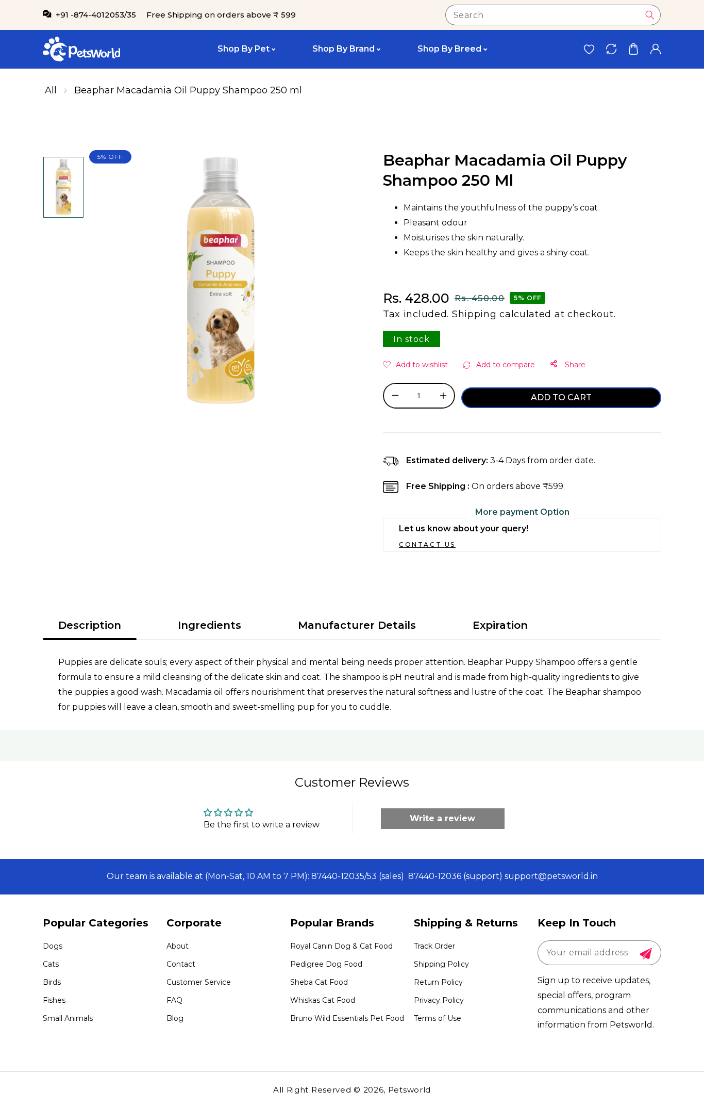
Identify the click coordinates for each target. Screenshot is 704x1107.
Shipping (474, 314)
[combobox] (553, 15)
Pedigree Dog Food (326, 964)
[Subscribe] (645, 953)
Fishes (54, 1000)
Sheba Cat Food (319, 982)
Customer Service (198, 982)
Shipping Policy (441, 964)
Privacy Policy (439, 1000)
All (51, 90)
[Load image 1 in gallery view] (63, 187)
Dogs (52, 946)
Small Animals (68, 1018)
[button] (633, 49)
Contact (180, 964)
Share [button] (574, 364)
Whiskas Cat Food (322, 1000)
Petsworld (409, 1090)
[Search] (650, 15)
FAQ (174, 1000)
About (177, 946)
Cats (51, 964)
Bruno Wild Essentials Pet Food (347, 1018)
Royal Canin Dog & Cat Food (341, 946)
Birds (52, 982)
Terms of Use (437, 1018)
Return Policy (438, 982)
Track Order (434, 946)
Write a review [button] (442, 818)
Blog (174, 1018)
